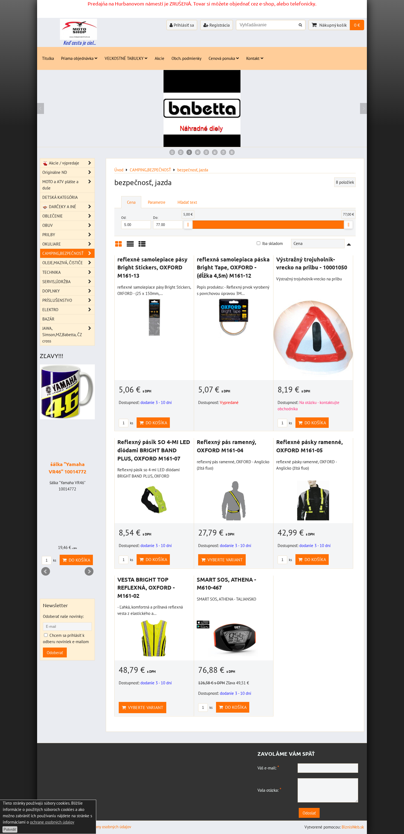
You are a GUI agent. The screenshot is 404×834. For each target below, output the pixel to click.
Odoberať (55, 652)
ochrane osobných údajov (52, 822)
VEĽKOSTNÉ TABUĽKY (124, 58)
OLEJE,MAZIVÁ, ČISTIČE (62, 262)
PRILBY (48, 234)
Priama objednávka (77, 58)
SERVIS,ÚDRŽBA (56, 281)
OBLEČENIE (52, 216)
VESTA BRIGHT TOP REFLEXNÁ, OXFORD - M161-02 (146, 587)
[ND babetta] (202, 145)
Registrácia (219, 25)
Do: (155, 217)
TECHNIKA (51, 272)
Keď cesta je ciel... (79, 42)
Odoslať (309, 813)
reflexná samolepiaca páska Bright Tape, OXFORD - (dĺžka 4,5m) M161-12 (233, 267)
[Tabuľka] (142, 246)
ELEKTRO (50, 309)
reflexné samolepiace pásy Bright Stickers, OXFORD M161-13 (152, 267)
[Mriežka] (118, 246)
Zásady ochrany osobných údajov (103, 826)
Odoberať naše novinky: (63, 616)
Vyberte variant (224, 559)
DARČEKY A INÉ (62, 206)
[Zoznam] (130, 246)
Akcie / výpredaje (63, 163)
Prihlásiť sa (183, 25)
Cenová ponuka (222, 58)
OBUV (47, 225)
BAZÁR (48, 319)
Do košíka (155, 422)
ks (131, 423)
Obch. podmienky (186, 58)
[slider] (188, 224)
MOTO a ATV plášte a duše (60, 185)
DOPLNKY (51, 291)
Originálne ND (54, 172)
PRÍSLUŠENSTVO (57, 300)
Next (89, 571)
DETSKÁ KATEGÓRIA (60, 197)
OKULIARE (51, 244)
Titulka (48, 58)
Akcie (159, 58)
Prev (45, 571)
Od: (123, 217)
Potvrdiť (10, 829)
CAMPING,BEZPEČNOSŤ (63, 253)
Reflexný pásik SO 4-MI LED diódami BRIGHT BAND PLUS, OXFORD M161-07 (153, 450)
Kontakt (252, 58)
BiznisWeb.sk (353, 827)
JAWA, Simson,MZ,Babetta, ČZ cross (62, 334)
